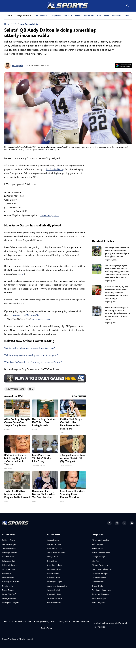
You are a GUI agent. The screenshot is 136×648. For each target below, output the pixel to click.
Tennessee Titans (8, 569)
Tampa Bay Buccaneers (56, 553)
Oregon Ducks (97, 586)
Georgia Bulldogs (98, 557)
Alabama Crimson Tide (100, 540)
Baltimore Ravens (8, 540)
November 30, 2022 (49, 215)
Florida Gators (97, 548)
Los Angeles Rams (54, 594)
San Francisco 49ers (54, 598)
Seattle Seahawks (54, 603)
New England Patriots (10, 582)
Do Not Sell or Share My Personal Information (110, 624)
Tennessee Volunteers (100, 594)
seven (21, 273)
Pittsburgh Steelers (9, 553)
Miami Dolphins (8, 578)
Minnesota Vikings (54, 569)
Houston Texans (8, 557)
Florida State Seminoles (101, 553)
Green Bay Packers (54, 565)
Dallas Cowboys (53, 573)
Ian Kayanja (17, 65)
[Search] (127, 5)
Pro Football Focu (54, 169)
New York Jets (7, 586)
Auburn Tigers (97, 544)
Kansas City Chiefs (9, 594)
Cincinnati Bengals (9, 544)
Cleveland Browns (9, 548)
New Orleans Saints (29, 24)
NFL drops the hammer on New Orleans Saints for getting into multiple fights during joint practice (117, 252)
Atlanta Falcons (53, 540)
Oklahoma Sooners (99, 578)
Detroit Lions (52, 561)
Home (7, 24)
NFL (15, 24)
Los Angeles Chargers (10, 603)
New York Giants (53, 578)
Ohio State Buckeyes (100, 573)
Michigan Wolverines (100, 565)
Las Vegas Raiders (9, 598)
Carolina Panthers (54, 544)
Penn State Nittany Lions (101, 590)
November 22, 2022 (40, 319)
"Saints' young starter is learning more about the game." (31, 355)
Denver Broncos (8, 590)
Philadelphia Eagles (54, 582)
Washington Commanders (57, 586)
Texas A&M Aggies (99, 598)
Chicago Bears (52, 557)
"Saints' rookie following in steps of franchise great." (29, 348)
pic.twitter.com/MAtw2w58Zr (24, 315)
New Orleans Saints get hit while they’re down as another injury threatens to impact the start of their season (117, 313)
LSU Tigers (96, 561)
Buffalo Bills (6, 573)
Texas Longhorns (98, 603)
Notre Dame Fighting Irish (102, 569)
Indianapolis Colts (9, 561)
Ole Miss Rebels (98, 582)
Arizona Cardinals (54, 590)
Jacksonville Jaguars (9, 565)
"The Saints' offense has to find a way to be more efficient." (33, 362)
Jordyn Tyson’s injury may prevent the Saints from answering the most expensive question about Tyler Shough (116, 292)
